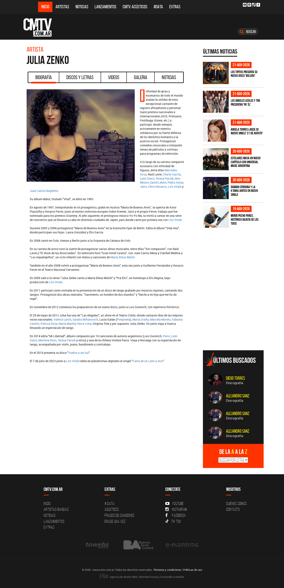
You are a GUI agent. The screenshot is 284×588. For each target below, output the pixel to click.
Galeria (140, 77)
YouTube (178, 503)
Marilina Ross (47, 340)
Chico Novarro (157, 187)
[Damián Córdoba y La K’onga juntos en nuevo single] (216, 188)
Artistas (62, 6)
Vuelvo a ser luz (78, 353)
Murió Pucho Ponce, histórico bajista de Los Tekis (244, 219)
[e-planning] (182, 545)
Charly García (172, 174)
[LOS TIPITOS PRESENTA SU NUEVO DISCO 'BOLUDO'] (216, 73)
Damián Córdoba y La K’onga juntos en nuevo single (244, 190)
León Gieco (147, 178)
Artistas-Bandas (56, 509)
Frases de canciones (119, 515)
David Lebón (158, 182)
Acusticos (112, 509)
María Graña (140, 319)
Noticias (81, 6)
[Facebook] (258, 5)
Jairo (143, 187)
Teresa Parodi (165, 178)
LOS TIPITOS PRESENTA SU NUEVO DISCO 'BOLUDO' (244, 74)
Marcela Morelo (160, 319)
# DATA (110, 503)
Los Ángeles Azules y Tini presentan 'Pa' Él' (245, 102)
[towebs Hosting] (97, 545)
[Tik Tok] (254, 4)
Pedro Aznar (175, 182)
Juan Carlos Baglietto (44, 191)
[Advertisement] (234, 318)
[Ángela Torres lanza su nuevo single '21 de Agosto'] (216, 130)
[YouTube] (245, 5)
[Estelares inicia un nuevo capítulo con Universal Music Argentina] (216, 159)
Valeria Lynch (62, 319)
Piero (166, 336)
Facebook (179, 515)
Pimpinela (123, 319)
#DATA (158, 6)
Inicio (45, 6)
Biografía (43, 77)
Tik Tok (176, 521)
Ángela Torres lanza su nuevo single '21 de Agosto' (247, 131)
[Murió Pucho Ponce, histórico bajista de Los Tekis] (216, 217)
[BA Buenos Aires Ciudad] (137, 545)
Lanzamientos (105, 6)
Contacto (233, 509)
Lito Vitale (175, 187)
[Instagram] (249, 5)
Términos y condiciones (167, 570)
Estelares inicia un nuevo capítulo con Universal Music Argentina (246, 162)
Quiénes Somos (236, 503)
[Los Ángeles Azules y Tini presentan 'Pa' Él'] (216, 102)
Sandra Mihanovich (85, 319)
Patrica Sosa (49, 324)
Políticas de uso (192, 570)
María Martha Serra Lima (75, 324)
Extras (174, 6)
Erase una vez (115, 521)
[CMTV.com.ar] (40, 27)
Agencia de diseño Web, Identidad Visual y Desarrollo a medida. (146, 577)
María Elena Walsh (122, 257)
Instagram (179, 509)
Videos (113, 77)
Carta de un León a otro (148, 361)
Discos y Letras (80, 77)
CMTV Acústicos (135, 6)
